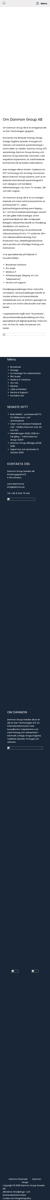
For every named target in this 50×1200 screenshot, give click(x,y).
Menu (43, 3)
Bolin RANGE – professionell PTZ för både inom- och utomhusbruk (25, 417)
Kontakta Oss (17, 395)
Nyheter (14, 386)
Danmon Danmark (18, 1179)
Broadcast (15, 367)
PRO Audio (15, 376)
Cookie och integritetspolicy (17, 1198)
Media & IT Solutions (20, 379)
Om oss (14, 382)
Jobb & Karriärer (18, 389)
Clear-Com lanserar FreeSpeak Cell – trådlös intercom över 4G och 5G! (26, 427)
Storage (14, 370)
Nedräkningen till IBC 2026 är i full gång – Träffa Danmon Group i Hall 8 (24, 436)
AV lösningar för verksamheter (25, 373)
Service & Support (19, 392)
